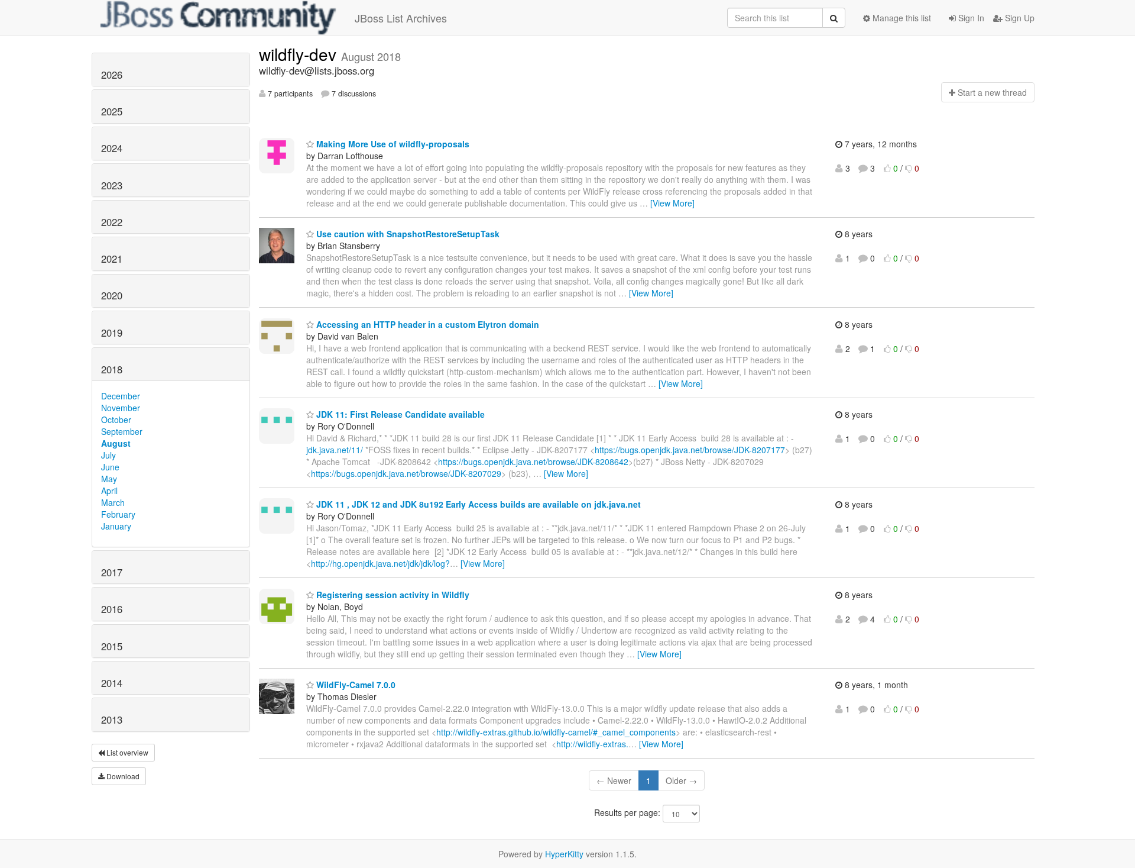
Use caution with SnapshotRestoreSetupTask (407, 234)
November (120, 408)
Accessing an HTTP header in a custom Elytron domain (426, 324)
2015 (111, 646)
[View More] (672, 203)
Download (122, 776)
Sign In (970, 18)
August (116, 443)
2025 (111, 111)
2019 (111, 332)
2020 (111, 295)
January (116, 526)
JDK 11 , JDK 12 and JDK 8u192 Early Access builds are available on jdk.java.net (477, 504)
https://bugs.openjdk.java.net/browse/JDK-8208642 (533, 461)
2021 (111, 258)
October (116, 419)
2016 (111, 609)
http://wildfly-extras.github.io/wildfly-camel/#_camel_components (556, 732)
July (108, 455)
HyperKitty (564, 854)
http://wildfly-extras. (592, 744)
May (109, 479)
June (110, 467)
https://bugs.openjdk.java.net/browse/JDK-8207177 (690, 450)
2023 (111, 185)
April (109, 490)
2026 (111, 74)
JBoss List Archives (401, 17)
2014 (111, 683)
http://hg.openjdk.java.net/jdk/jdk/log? (380, 563)
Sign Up (1019, 18)
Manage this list (900, 18)
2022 (111, 222)
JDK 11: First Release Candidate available (399, 414)
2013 (111, 719)
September (121, 431)
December (120, 396)
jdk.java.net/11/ (334, 450)
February (118, 514)
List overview (126, 752)
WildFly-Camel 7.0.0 (354, 684)
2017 (111, 572)
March (113, 502)
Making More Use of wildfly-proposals (391, 144)
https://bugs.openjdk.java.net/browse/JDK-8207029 (406, 473)
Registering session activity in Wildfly (391, 595)
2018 (111, 369)
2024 (111, 148)
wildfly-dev (300, 54)
